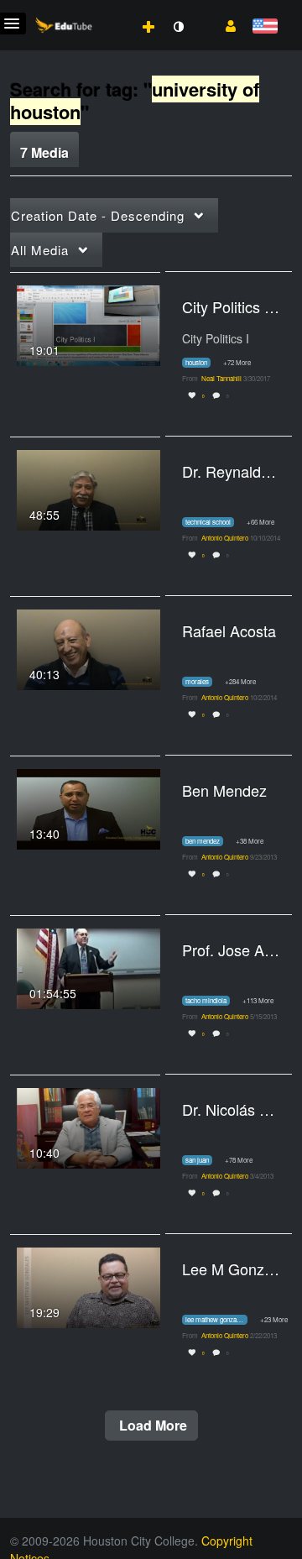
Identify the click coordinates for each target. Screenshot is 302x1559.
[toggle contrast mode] (178, 27)
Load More (151, 1425)
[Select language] (265, 27)
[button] (224, 24)
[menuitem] (111, 9)
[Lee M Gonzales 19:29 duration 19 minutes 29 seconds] (88, 1285)
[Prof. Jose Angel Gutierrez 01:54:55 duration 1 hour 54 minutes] (88, 966)
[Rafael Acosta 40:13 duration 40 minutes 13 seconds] (88, 647)
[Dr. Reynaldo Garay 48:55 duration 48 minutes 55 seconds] (88, 487)
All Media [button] (40, 250)
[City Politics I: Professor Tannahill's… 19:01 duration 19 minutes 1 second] (88, 323)
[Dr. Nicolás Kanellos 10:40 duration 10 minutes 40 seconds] (88, 1125)
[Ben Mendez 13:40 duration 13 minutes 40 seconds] (88, 806)
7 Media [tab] (44, 152)
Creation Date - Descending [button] (98, 215)
